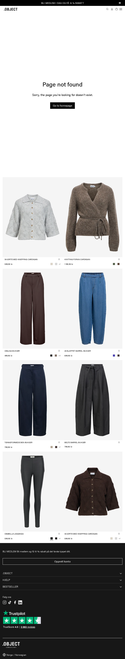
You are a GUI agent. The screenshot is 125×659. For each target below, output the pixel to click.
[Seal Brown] (118, 355)
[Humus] (52, 447)
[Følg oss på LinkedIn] (20, 602)
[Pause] (119, 3)
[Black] (51, 355)
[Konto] (112, 9)
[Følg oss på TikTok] (10, 602)
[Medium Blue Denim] (114, 355)
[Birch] (52, 264)
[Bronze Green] (114, 264)
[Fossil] (56, 355)
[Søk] (107, 9)
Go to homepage (62, 105)
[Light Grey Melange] (56, 264)
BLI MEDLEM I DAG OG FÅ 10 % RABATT (62, 3)
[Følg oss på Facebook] (15, 602)
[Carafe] (118, 264)
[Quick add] (59, 259)
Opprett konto (62, 561)
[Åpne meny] (120, 9)
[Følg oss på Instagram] (5, 602)
